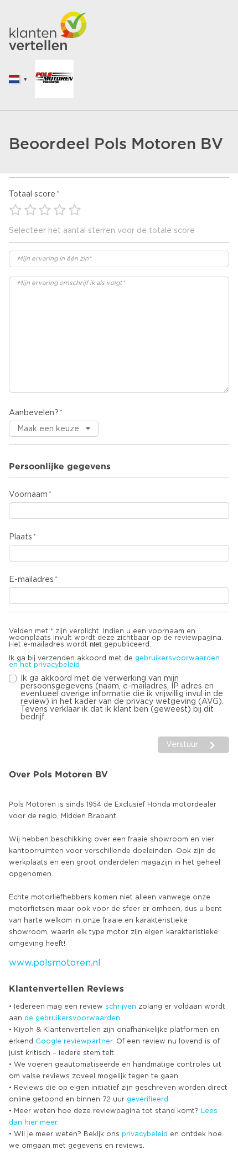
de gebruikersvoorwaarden (72, 1018)
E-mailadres (31, 580)
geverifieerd (147, 1099)
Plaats (20, 537)
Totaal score (32, 194)
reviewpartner (88, 1041)
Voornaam (28, 495)
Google (48, 1041)
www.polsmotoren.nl (55, 962)
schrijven (120, 1006)
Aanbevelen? (34, 413)
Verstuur (182, 745)
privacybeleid (145, 1134)
